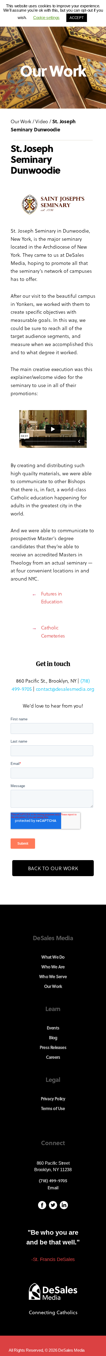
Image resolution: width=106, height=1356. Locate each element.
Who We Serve (53, 976)
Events (53, 1028)
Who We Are (52, 967)
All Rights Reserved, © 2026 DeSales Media (47, 1350)
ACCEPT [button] (77, 18)
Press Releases (53, 1047)
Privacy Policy (53, 1098)
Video (41, 121)
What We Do (52, 957)
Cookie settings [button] (46, 17)
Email (53, 1188)
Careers (53, 1057)
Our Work (21, 121)
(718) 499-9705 (53, 1180)
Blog (53, 1037)
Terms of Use (53, 1108)
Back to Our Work (53, 868)
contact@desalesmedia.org (65, 688)
